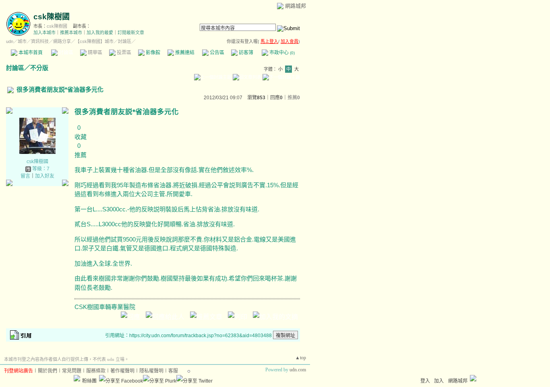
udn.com (297, 370)
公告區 (216, 52)
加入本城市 (44, 32)
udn (9, 41)
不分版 (39, 67)
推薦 (293, 97)
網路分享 (62, 41)
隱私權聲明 (151, 371)
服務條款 (95, 371)
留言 (25, 176)
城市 (22, 41)
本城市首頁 (30, 52)
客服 (173, 371)
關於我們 (47, 371)
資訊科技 (40, 41)
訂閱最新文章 (131, 32)
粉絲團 (89, 381)
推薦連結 (184, 52)
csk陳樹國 (51, 16)
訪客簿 (245, 52)
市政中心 (281, 52)
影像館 (152, 52)
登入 (425, 381)
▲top (300, 357)
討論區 (65, 52)
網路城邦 (295, 6)
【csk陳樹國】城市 (94, 41)
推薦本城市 (71, 32)
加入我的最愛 (100, 32)
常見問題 (71, 371)
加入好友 (44, 176)
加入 (439, 381)
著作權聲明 (122, 371)
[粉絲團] (77, 378)
